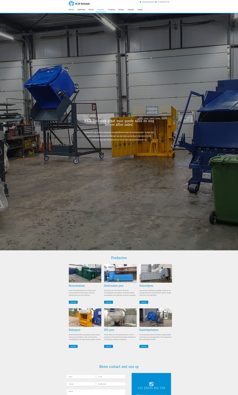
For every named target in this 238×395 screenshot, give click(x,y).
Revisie (91, 10)
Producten (100, 10)
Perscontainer (77, 286)
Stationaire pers (113, 286)
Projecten (131, 10)
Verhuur (121, 10)
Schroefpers (146, 286)
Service (71, 10)
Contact (140, 10)
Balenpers (74, 330)
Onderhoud (81, 10)
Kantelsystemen (148, 330)
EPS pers (109, 330)
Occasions (111, 10)
